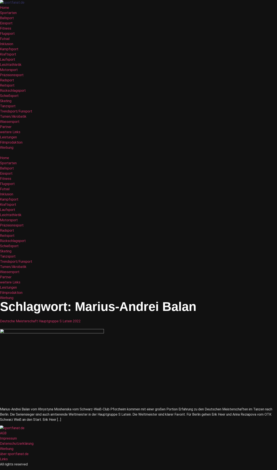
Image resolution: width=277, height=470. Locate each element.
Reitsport (7, 85)
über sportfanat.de (14, 454)
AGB (3, 433)
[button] (138, 152)
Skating (5, 101)
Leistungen (8, 137)
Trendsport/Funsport (16, 111)
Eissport (6, 23)
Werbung (6, 148)
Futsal (5, 39)
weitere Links (10, 132)
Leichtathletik (10, 65)
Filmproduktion (11, 142)
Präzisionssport (12, 75)
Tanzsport (8, 106)
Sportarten (8, 13)
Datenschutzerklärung (17, 444)
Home (4, 8)
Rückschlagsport (13, 91)
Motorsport (9, 70)
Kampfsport (9, 49)
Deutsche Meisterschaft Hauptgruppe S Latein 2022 (40, 321)
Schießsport (9, 96)
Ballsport (7, 18)
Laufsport (7, 59)
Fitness (5, 28)
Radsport (7, 80)
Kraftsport (8, 54)
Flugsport (7, 34)
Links (4, 459)
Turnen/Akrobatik (13, 116)
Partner (5, 127)
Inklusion (6, 44)
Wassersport (9, 122)
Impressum (8, 438)
